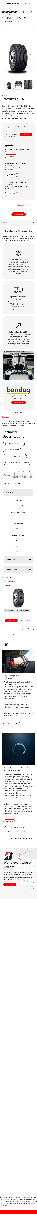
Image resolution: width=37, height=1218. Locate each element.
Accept (18, 1212)
